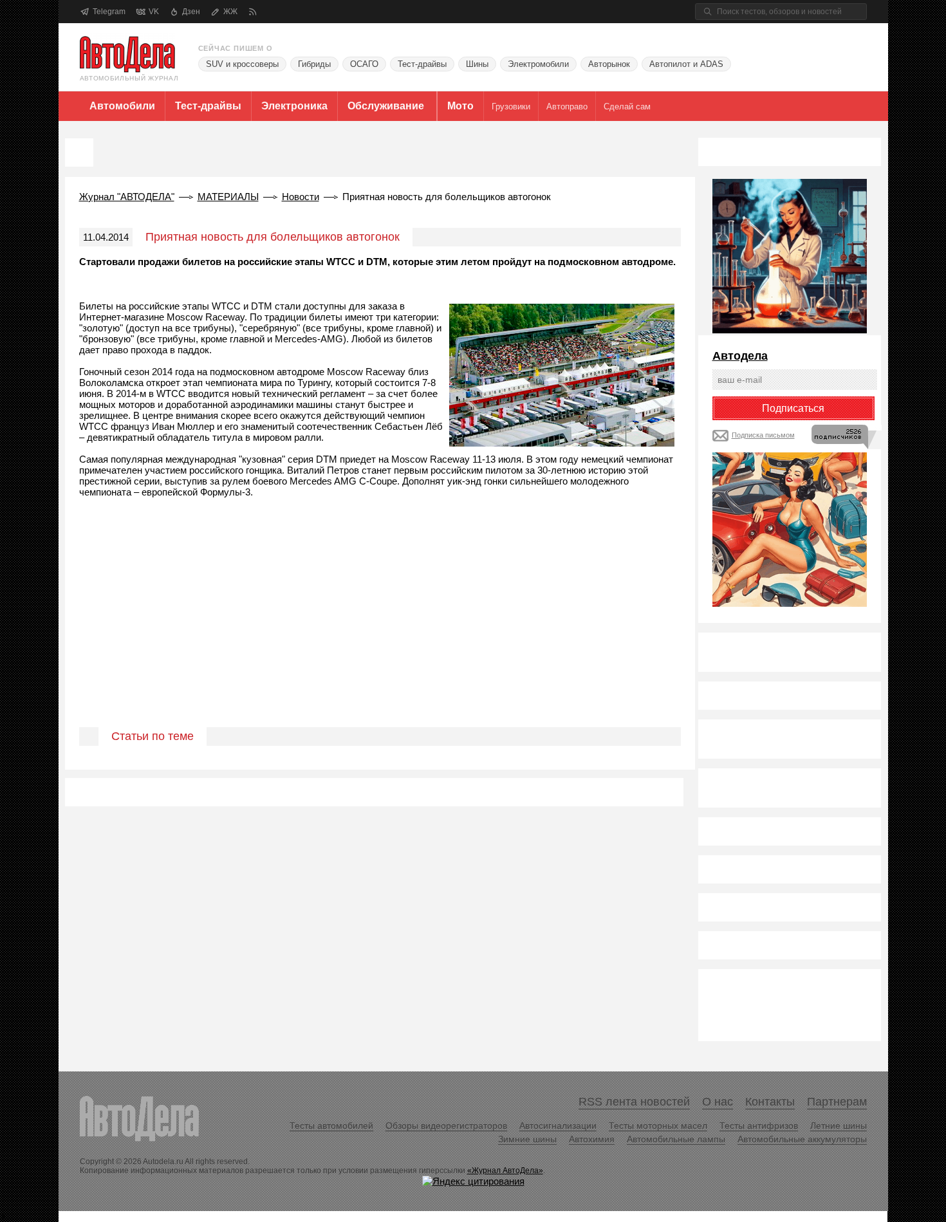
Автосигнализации (558, 1125)
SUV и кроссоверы (242, 64)
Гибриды (314, 64)
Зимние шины (527, 1139)
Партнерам (837, 1101)
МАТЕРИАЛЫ (228, 196)
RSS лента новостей (634, 1101)
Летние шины (838, 1125)
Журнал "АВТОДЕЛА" (126, 196)
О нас (717, 1101)
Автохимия (592, 1139)
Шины (477, 64)
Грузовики (511, 106)
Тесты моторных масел (658, 1125)
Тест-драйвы (422, 64)
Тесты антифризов (758, 1125)
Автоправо (567, 106)
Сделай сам (627, 106)
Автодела (740, 355)
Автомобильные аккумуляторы (802, 1139)
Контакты (770, 1101)
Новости (300, 196)
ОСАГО (364, 64)
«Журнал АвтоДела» (505, 1170)
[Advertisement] (380, 627)
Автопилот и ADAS (686, 64)
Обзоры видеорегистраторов (446, 1125)
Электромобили (538, 64)
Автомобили (122, 105)
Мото (460, 105)
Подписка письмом (763, 435)
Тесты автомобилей (331, 1125)
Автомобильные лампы (676, 1139)
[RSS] (252, 12)
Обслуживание (386, 105)
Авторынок (609, 64)
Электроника (294, 105)
